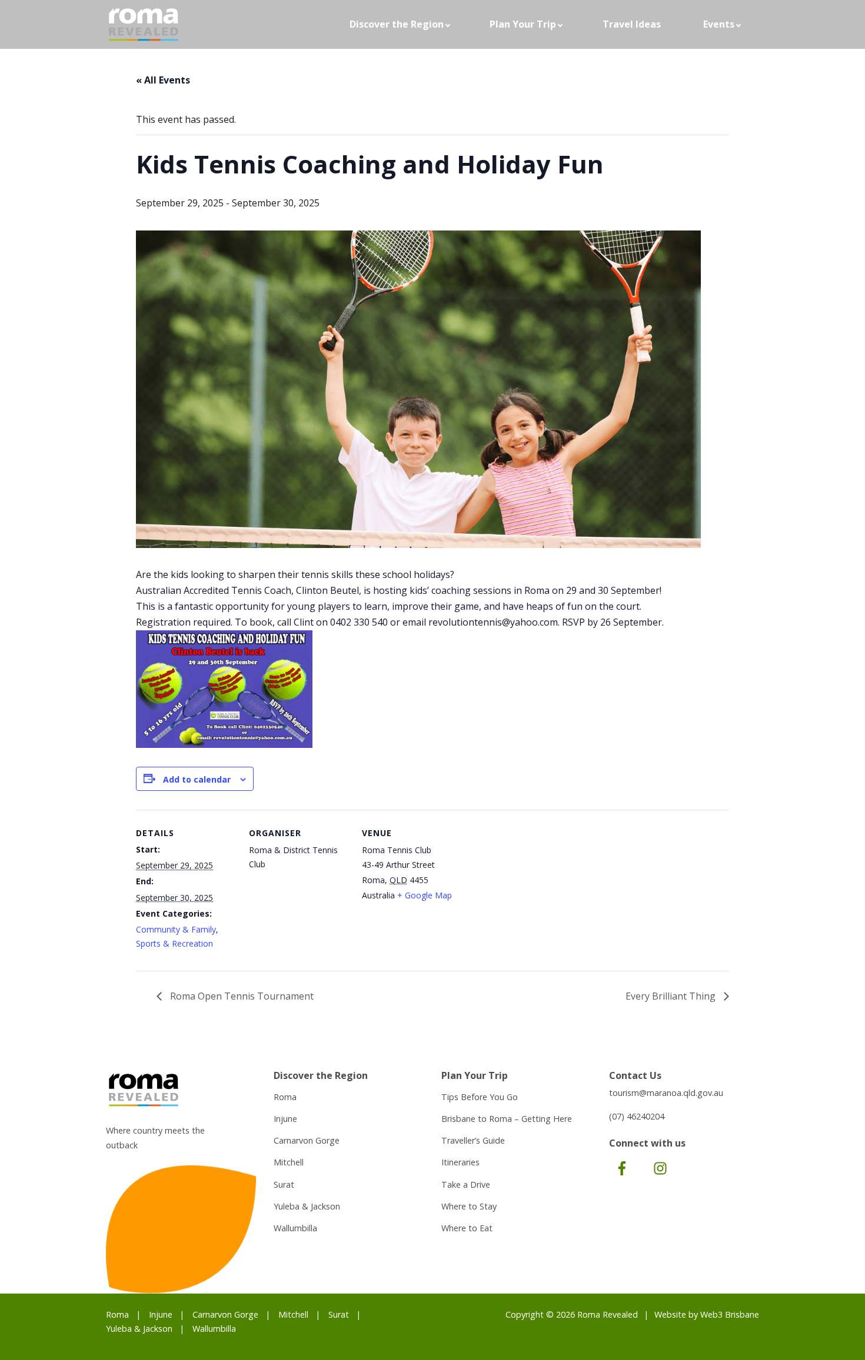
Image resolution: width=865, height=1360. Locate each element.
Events (718, 24)
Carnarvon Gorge (307, 1140)
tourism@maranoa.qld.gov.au (666, 1092)
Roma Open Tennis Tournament (241, 996)
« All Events (163, 79)
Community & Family (176, 929)
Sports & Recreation (174, 943)
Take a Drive (465, 1184)
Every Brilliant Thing (672, 996)
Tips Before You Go (479, 1096)
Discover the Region (397, 24)
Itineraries (460, 1162)
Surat (284, 1184)
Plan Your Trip (523, 24)
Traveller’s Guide (473, 1140)
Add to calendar (197, 779)
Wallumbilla (295, 1228)
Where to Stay (469, 1206)
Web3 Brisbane (729, 1314)
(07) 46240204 (636, 1116)
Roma (285, 1096)
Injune (285, 1118)
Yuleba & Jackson (307, 1206)
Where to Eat (467, 1228)
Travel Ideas (632, 24)
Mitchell (289, 1162)
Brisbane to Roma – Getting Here (506, 1118)
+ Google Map (424, 895)
